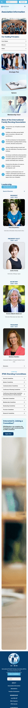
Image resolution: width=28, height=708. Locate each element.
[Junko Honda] (14, 256)
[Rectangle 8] (14, 659)
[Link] (14, 84)
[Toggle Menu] (25, 6)
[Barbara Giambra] (14, 343)
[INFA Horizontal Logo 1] (5, 6)
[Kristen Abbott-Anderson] (14, 299)
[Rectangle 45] (14, 104)
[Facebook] (16, 665)
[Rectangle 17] (14, 62)
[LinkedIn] (11, 665)
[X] (12, 665)
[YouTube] (14, 665)
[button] (1, 2)
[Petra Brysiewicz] (14, 213)
